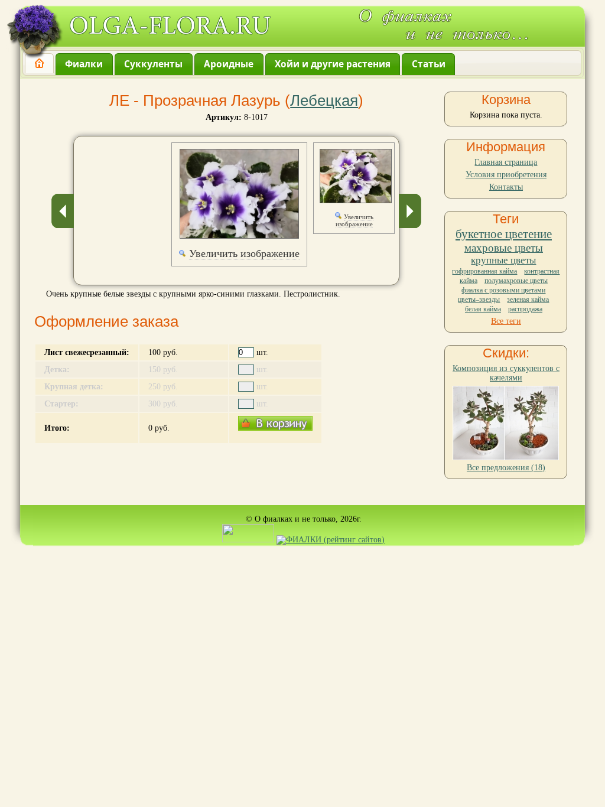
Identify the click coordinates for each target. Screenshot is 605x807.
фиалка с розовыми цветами (503, 290)
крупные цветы (503, 260)
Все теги (506, 321)
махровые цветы (503, 248)
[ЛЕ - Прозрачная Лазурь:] (239, 194)
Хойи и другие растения (333, 64)
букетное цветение (504, 234)
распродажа (525, 309)
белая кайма (483, 309)
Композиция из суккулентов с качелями (506, 373)
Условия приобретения (506, 174)
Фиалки (84, 64)
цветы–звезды (479, 299)
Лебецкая (324, 100)
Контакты (506, 187)
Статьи (428, 64)
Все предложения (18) (506, 467)
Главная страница (505, 162)
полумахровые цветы (516, 280)
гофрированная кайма (484, 271)
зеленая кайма (528, 299)
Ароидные (228, 64)
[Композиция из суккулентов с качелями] (506, 457)
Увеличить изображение (244, 253)
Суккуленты (153, 64)
